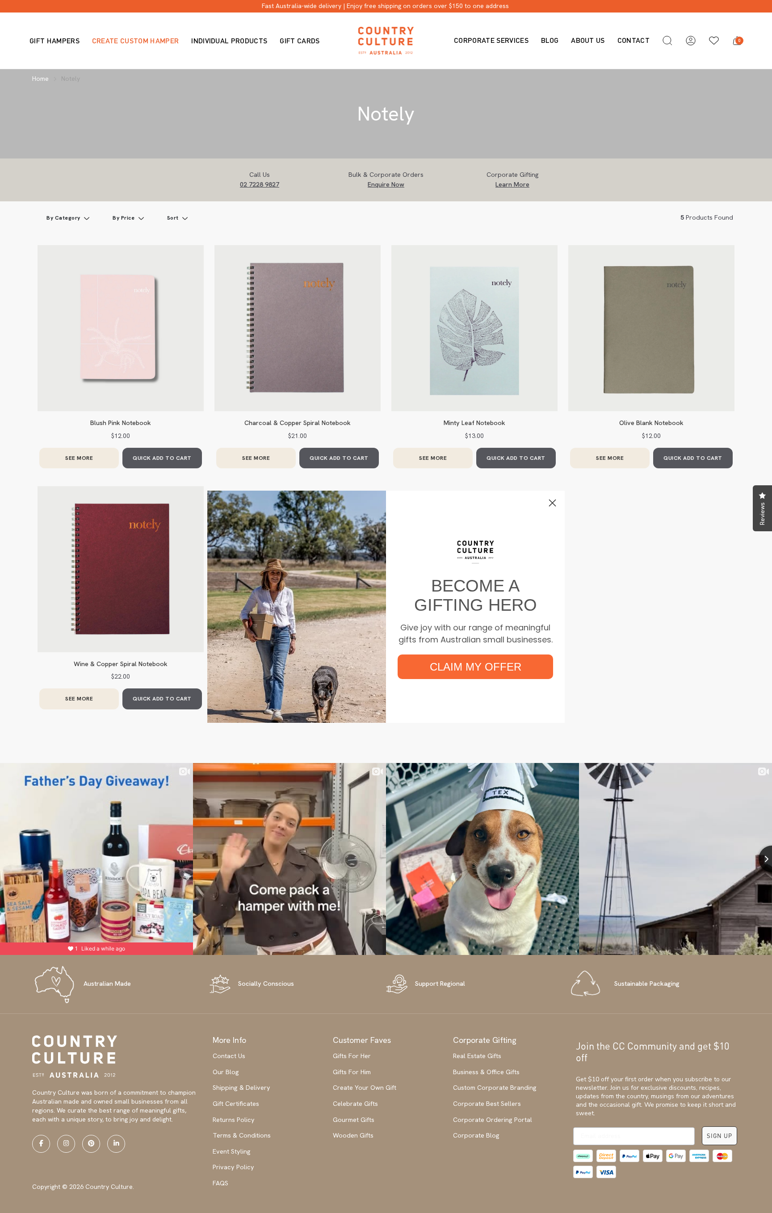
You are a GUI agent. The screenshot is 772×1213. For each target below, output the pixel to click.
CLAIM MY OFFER (475, 667)
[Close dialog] (552, 503)
